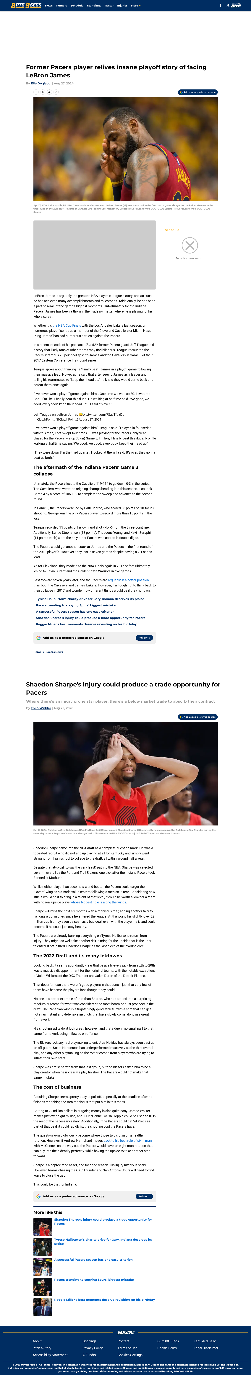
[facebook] (220, 5)
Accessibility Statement (50, 1355)
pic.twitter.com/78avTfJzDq (103, 414)
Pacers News (54, 652)
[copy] (56, 92)
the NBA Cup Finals (67, 325)
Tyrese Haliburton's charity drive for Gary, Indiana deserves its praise (90, 599)
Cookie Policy (167, 1348)
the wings (119, 902)
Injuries (122, 5)
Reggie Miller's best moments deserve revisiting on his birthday (86, 624)
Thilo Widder (41, 708)
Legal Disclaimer (206, 1348)
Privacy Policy (92, 1348)
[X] (227, 5)
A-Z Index (89, 1355)
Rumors (61, 5)
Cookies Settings (130, 1355)
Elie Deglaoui (41, 83)
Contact (123, 1341)
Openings (89, 1341)
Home (37, 652)
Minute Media (29, 1364)
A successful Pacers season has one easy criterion (75, 611)
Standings (94, 5)
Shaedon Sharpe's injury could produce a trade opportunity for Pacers (90, 618)
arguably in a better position (128, 580)
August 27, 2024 (90, 419)
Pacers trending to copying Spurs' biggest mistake (76, 605)
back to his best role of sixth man (127, 1140)
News (49, 5)
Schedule (77, 5)
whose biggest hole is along (90, 902)
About (37, 1341)
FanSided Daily (205, 1341)
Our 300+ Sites (168, 1341)
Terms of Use (127, 1348)
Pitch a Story (42, 1348)
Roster (109, 5)
